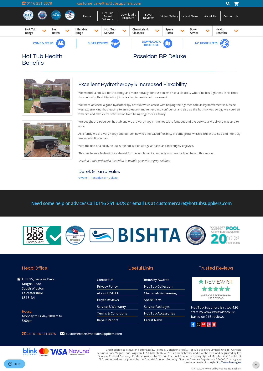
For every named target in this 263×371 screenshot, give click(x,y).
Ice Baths (56, 31)
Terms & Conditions (112, 313)
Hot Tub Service (110, 31)
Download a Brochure (128, 16)
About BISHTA (108, 293)
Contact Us (231, 16)
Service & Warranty (111, 306)
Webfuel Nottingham (230, 368)
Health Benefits (221, 31)
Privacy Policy (107, 286)
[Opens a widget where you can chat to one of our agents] (14, 364)
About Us (210, 16)
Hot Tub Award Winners (107, 16)
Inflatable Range (81, 31)
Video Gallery (169, 16)
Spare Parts (169, 31)
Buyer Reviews (148, 16)
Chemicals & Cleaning (160, 293)
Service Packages (157, 306)
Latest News (190, 16)
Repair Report (107, 320)
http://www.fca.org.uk (228, 362)
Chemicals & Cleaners (140, 31)
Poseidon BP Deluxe (159, 56)
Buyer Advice (194, 31)
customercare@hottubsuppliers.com (109, 3)
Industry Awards (156, 279)
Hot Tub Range (30, 31)
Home (87, 16)
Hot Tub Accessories (159, 313)
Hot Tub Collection (158, 286)
